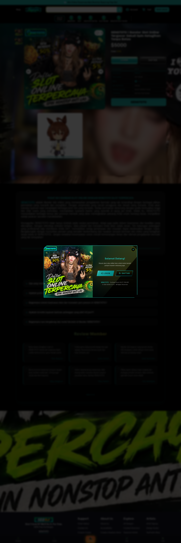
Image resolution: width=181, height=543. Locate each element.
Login (107, 273)
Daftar (126, 273)
